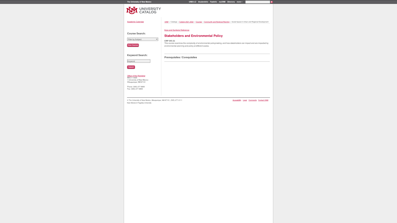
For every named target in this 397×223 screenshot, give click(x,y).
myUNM (222, 1)
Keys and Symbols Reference (176, 30)
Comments (253, 100)
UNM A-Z (192, 1)
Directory (231, 1)
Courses (199, 22)
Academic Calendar (135, 21)
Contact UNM (263, 100)
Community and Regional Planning (217, 22)
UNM (166, 22)
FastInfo (213, 1)
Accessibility (237, 100)
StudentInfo (203, 1)
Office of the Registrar (136, 75)
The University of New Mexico (139, 1)
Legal (245, 100)
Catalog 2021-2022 (186, 22)
